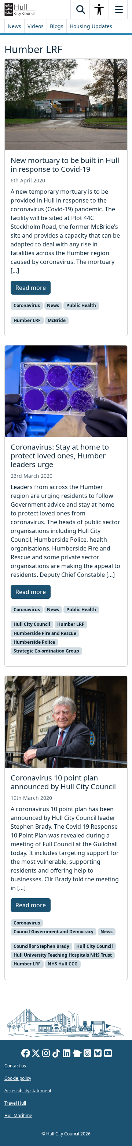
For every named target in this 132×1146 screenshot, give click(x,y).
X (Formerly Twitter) (36, 1054)
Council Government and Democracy (54, 931)
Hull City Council (32, 624)
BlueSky (98, 1054)
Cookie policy (17, 1078)
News (14, 26)
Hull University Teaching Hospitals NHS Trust (63, 955)
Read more (30, 288)
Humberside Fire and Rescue (45, 633)
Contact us (15, 1066)
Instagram (46, 1054)
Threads (87, 1054)
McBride (57, 320)
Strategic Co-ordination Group (46, 651)
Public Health (81, 305)
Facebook (25, 1054)
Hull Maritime (18, 1115)
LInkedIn (66, 1054)
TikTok (56, 1054)
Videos (35, 26)
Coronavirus (27, 305)
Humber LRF (27, 320)
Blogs (56, 26)
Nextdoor (77, 1054)
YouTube (108, 1054)
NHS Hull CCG (63, 964)
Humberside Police (34, 642)
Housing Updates (91, 26)
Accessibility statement (27, 1091)
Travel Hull (15, 1103)
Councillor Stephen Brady (41, 946)
